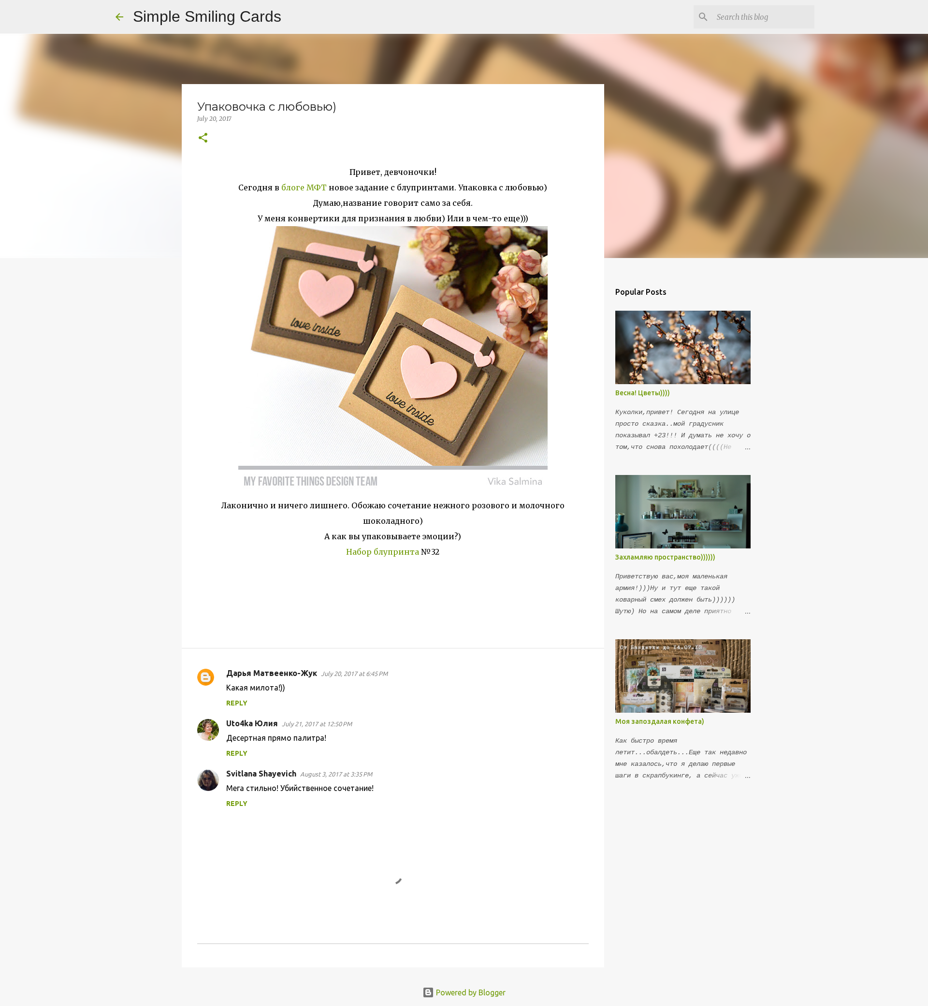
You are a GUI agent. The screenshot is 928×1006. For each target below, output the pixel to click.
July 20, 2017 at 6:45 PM (354, 673)
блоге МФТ (305, 187)
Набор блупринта (382, 552)
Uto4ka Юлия (252, 723)
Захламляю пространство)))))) (665, 557)
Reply (236, 703)
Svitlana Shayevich (261, 773)
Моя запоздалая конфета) (659, 721)
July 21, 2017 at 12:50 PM (317, 723)
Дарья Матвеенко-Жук (271, 673)
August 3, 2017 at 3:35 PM (336, 774)
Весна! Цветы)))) (642, 393)
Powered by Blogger (470, 992)
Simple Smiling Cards (207, 16)
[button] (203, 138)
